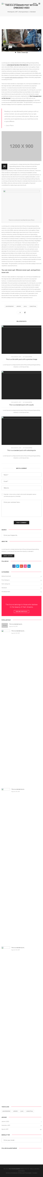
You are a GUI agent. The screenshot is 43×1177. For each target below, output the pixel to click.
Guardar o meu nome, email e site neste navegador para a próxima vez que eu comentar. (20, 495)
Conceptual (33, 306)
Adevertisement (6, 576)
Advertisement (10, 306)
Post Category (6, 580)
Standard (33, 11)
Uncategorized (6, 591)
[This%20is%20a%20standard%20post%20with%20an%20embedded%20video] (25, 312)
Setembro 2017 (6, 1125)
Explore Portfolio (21, 611)
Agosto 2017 (5, 1129)
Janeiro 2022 (5, 1121)
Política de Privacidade (25, 1173)
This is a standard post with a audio (21, 405)
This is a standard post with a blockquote (21, 450)
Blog (25, 306)
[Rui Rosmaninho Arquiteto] (10, 3)
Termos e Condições (12, 1173)
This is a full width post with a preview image (21, 359)
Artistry (19, 306)
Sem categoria (6, 583)
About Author (8, 555)
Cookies (35, 1173)
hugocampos (25, 11)
